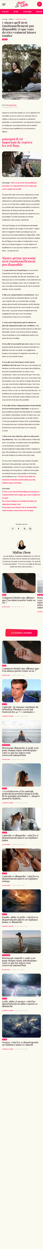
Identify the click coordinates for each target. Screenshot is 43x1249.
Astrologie (27, 12)
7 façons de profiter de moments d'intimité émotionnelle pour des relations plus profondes (18, 479)
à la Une (4, 19)
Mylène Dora (12, 105)
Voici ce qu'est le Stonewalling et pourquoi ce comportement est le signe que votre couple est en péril (19, 186)
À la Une (5, 12)
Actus (15, 12)
